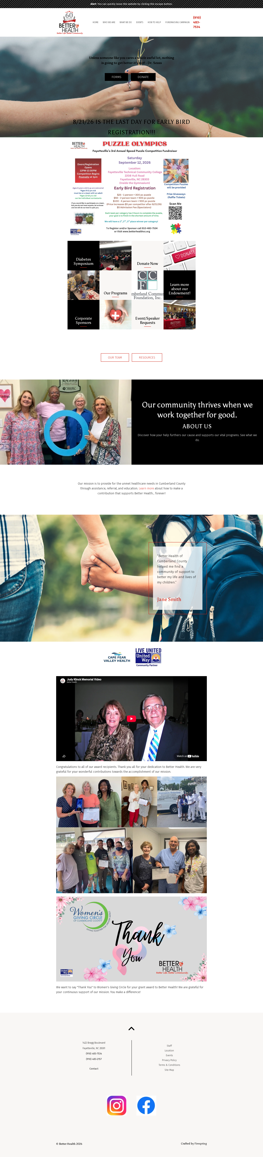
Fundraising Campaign (177, 22)
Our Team (115, 357)
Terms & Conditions (169, 1065)
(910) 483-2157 (94, 1059)
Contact (93, 1068)
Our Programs (115, 293)
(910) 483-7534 (197, 22)
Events (139, 22)
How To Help (154, 22)
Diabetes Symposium (83, 261)
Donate (143, 77)
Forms (116, 77)
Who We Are (109, 22)
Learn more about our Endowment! (179, 288)
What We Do (126, 22)
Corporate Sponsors (83, 320)
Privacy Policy (169, 1060)
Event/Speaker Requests (147, 320)
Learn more (146, 488)
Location (169, 1050)
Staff (169, 1045)
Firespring (201, 1143)
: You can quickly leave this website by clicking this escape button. (131, 3)
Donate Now (147, 263)
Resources (147, 357)
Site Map (169, 1069)
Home (95, 22)
